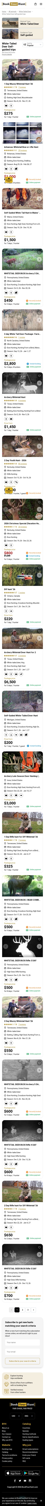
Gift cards (26, 1458)
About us (5, 1428)
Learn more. (32, 1503)
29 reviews (22, 150)
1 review (21, 337)
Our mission (6, 1434)
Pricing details (7, 54)
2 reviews (22, 656)
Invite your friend (29, 1455)
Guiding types (27, 1440)
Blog (4, 1431)
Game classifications (30, 1437)
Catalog (5, 1452)
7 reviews (22, 87)
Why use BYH (7, 1440)
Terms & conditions (9, 1455)
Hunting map (7, 1449)
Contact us (6, 1437)
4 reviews (22, 401)
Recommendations (30, 1452)
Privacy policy (7, 1458)
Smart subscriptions (30, 1449)
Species (25, 1431)
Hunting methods (29, 1434)
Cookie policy (7, 1461)
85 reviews (22, 464)
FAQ (24, 1461)
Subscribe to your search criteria (22, 1361)
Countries (26, 1428)
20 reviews (22, 527)
